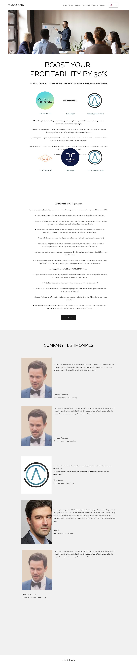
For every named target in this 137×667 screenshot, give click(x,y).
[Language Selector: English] (113, 5)
